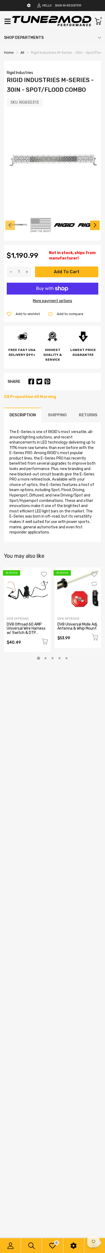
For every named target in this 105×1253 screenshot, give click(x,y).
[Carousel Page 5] (66, 658)
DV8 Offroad (18, 618)
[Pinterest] (47, 381)
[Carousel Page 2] (45, 658)
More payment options (52, 301)
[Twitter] (39, 381)
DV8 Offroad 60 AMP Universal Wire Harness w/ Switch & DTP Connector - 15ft (26, 630)
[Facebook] (31, 381)
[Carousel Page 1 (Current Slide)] (38, 658)
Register (73, 5)
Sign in (60, 5)
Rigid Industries (20, 72)
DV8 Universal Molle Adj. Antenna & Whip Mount (77, 626)
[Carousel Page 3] (52, 658)
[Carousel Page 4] (59, 658)
